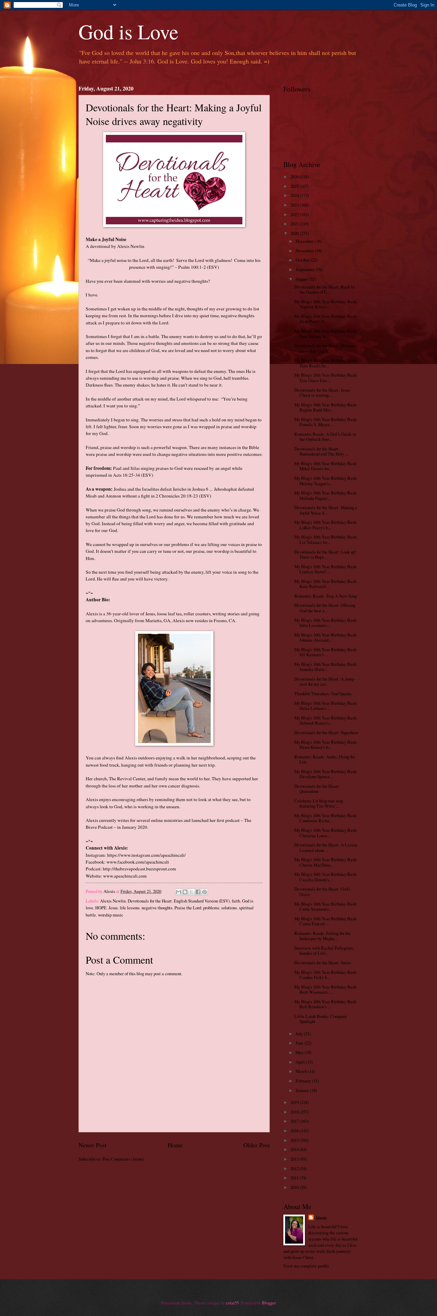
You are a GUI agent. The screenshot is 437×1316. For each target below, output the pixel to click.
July (300, 1034)
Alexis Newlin (113, 901)
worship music (110, 915)
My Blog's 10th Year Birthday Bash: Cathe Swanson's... (325, 906)
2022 (295, 214)
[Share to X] (191, 891)
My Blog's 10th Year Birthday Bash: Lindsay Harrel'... (325, 569)
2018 (295, 1112)
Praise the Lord (187, 908)
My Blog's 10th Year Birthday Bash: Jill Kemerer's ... (325, 652)
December (305, 241)
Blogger (269, 1303)
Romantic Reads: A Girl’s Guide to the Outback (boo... (325, 436)
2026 (295, 176)
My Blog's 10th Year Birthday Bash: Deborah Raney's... (325, 720)
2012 (295, 1168)
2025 (295, 186)
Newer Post (93, 1145)
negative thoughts (157, 908)
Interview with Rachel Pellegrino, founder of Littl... (324, 950)
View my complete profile (306, 1266)
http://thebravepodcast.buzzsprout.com (139, 869)
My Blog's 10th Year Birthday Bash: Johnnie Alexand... (325, 637)
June (300, 1043)
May (300, 1052)
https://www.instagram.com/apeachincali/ (146, 855)
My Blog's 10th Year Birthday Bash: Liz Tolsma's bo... (325, 539)
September (305, 269)
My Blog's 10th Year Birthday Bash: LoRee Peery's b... (325, 524)
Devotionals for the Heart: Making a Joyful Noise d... (325, 510)
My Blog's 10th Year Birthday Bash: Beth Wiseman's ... (325, 989)
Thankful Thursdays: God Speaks (323, 693)
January (303, 1090)
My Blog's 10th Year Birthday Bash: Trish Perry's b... (325, 318)
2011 (295, 1178)
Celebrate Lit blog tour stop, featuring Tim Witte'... (319, 803)
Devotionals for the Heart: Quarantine (317, 788)
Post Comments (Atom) (123, 1159)
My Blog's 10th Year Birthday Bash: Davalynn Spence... (325, 774)
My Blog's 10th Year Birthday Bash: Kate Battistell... (325, 583)
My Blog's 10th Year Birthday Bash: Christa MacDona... (325, 862)
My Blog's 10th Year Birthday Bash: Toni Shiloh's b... (325, 333)
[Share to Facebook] (198, 891)
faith (236, 901)
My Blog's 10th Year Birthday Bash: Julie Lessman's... (325, 622)
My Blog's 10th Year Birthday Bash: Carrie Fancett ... (325, 921)
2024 (295, 195)
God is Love (129, 31)
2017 (295, 1121)
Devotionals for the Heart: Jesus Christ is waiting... (322, 392)
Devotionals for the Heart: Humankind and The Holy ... (321, 451)
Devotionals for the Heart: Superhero (326, 732)
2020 (295, 233)
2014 (295, 1149)
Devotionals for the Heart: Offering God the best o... (324, 607)
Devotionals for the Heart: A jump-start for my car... (324, 681)
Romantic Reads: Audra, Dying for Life (324, 759)
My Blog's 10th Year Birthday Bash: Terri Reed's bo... (325, 362)
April (301, 1062)
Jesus (113, 908)
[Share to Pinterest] (204, 891)
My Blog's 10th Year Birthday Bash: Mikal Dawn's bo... (325, 466)
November (305, 251)
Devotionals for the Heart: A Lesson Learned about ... (325, 847)
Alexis (321, 1218)
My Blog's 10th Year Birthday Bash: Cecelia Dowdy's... (325, 876)
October (303, 260)
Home (175, 1145)
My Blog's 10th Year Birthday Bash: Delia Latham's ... (325, 705)
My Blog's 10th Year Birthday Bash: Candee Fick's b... (325, 974)
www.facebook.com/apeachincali (138, 862)
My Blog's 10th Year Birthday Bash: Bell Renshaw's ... (325, 1004)
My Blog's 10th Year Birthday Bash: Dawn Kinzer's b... (325, 744)
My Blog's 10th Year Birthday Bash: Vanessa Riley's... (325, 304)
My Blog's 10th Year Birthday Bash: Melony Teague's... (325, 480)
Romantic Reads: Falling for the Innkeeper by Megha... (322, 935)
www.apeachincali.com (125, 876)
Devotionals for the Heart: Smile (322, 963)
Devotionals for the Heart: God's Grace (322, 891)
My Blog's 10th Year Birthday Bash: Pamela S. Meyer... (325, 422)
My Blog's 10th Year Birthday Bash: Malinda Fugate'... (325, 495)
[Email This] (178, 891)
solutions (229, 908)
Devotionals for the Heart (150, 901)
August (302, 279)
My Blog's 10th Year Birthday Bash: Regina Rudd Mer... (325, 407)
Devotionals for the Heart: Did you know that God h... (324, 348)
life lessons (130, 908)
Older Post (256, 1145)
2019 (295, 1102)
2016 (295, 1131)
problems (211, 908)
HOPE (101, 908)
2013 (295, 1159)
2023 (295, 205)
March (302, 1071)
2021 (295, 224)
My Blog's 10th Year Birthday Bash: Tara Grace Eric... (325, 377)
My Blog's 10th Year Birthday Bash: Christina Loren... (325, 832)
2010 (295, 1187)
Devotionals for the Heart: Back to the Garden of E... (324, 289)
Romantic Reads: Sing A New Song (325, 596)
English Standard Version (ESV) (202, 901)
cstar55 (232, 1303)
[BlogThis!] (185, 891)
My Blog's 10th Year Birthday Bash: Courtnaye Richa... (325, 818)
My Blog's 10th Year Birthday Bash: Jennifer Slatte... (325, 666)
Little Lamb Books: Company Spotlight (320, 1018)
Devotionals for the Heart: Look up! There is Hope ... (325, 554)
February (304, 1081)
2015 (295, 1140)
